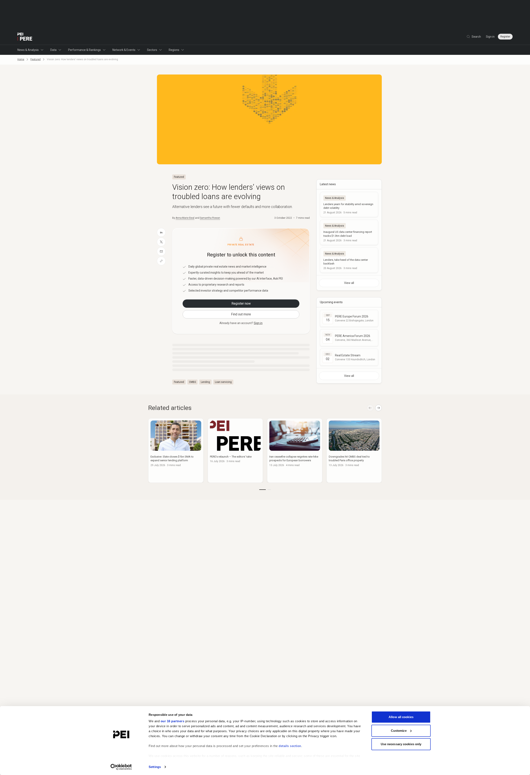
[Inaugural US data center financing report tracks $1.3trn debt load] (349, 232)
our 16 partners (172, 721)
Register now (241, 303)
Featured (35, 59)
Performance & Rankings (84, 50)
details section (290, 746)
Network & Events (123, 50)
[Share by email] (161, 251)
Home (20, 59)
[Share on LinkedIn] (161, 232)
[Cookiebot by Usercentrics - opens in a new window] (121, 767)
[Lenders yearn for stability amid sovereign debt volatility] (349, 204)
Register (505, 36)
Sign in (490, 36)
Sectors (152, 50)
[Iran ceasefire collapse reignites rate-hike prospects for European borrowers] (294, 450)
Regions (174, 50)
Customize (399, 730)
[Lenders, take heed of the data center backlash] (349, 260)
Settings (155, 767)
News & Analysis (28, 50)
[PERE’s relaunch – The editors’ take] (235, 450)
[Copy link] (161, 261)
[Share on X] (161, 242)
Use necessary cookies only (401, 744)
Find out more (241, 314)
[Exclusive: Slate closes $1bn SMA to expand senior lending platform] (175, 450)
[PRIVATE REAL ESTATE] (24, 37)
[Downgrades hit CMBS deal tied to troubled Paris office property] (354, 450)
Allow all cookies (401, 717)
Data (53, 50)
